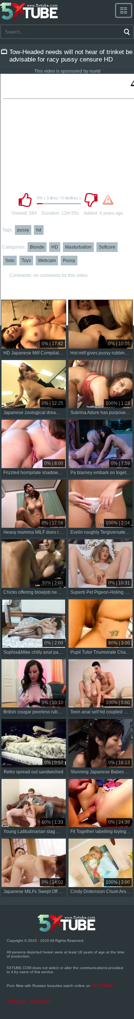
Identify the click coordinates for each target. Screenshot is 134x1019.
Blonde (37, 247)
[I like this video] (25, 200)
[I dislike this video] (91, 200)
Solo (10, 260)
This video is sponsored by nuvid (67, 71)
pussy (23, 230)
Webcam (47, 260)
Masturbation (78, 247)
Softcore (107, 247)
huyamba (103, 985)
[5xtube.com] (29, 11)
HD (54, 247)
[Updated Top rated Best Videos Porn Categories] (123, 10)
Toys (26, 260)
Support (40, 1002)
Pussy (69, 260)
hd (38, 230)
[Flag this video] (108, 200)
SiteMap (16, 1002)
